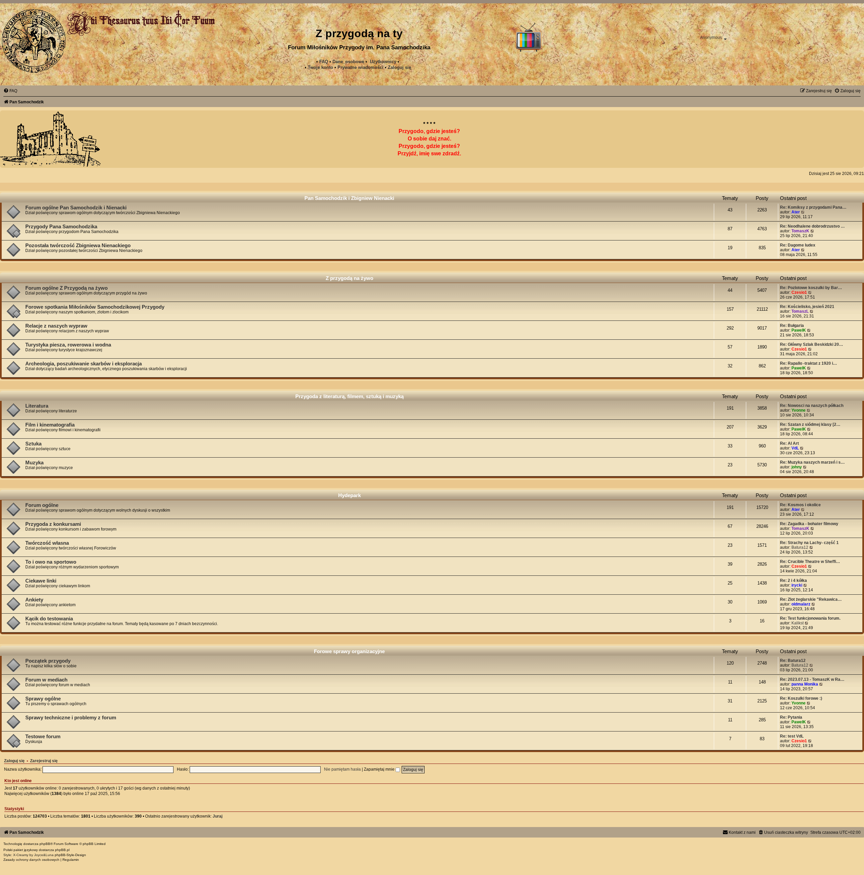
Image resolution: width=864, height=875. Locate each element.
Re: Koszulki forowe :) (801, 698)
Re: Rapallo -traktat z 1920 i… (808, 363)
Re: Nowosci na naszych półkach (811, 405)
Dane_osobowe (348, 61)
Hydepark (349, 495)
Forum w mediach (46, 680)
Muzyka (34, 462)
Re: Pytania (791, 717)
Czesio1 (799, 292)
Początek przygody (48, 661)
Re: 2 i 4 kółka (793, 580)
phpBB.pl (62, 850)
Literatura (36, 406)
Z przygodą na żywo (349, 278)
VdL (795, 448)
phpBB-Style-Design (70, 855)
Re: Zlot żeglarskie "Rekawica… (811, 599)
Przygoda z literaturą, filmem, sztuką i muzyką (349, 396)
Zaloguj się (399, 67)
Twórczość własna (47, 543)
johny (796, 467)
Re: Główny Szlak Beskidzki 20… (811, 344)
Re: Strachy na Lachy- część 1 (809, 542)
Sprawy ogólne (43, 698)
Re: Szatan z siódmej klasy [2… (810, 424)
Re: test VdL (792, 736)
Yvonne (798, 410)
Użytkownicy (383, 61)
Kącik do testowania (49, 618)
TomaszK (800, 231)
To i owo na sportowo (50, 562)
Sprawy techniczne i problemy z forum (70, 717)
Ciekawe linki (40, 581)
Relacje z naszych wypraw (56, 326)
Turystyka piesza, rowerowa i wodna (68, 345)
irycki (796, 585)
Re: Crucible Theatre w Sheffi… (810, 561)
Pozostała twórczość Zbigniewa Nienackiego (78, 245)
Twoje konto (320, 67)
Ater (795, 212)
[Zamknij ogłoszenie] (852, 123)
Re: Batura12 (793, 660)
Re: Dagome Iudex (797, 245)
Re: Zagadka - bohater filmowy (809, 523)
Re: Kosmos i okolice (800, 505)
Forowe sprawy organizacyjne (349, 651)
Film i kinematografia (50, 425)
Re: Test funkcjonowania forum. (810, 618)
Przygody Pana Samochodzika (61, 226)
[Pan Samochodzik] (34, 41)
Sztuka (33, 443)
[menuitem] (360, 67)
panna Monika (804, 684)
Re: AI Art (789, 443)
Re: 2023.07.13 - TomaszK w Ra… (812, 679)
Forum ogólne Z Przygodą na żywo (66, 288)
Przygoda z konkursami (53, 524)
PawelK (798, 330)
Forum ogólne (41, 505)
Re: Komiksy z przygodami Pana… (813, 207)
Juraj (217, 816)
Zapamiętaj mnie (380, 769)
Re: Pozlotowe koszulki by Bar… (811, 287)
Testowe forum (42, 736)
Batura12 (799, 547)
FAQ (323, 61)
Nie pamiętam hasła (342, 769)
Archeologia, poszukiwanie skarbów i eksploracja (83, 363)
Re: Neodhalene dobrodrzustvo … (812, 226)
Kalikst (797, 623)
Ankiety (34, 599)
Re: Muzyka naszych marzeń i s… (812, 462)
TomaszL (800, 311)
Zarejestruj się (44, 761)
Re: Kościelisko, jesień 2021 (807, 306)
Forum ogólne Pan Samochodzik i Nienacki (76, 207)
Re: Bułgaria (792, 325)
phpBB (44, 844)
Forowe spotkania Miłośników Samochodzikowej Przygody (94, 307)
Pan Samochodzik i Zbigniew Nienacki (349, 198)
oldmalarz (800, 604)
